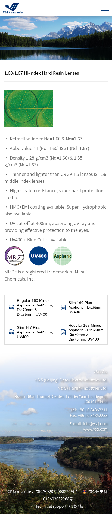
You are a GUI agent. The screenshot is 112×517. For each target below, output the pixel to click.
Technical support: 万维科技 (59, 506)
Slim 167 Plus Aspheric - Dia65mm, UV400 (35, 332)
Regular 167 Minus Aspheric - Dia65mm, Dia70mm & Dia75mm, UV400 (87, 332)
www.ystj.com (95, 429)
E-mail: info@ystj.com (89, 424)
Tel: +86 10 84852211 (89, 410)
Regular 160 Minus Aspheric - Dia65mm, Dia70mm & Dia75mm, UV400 (35, 307)
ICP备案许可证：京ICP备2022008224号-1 (42, 492)
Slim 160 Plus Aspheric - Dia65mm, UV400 (87, 307)
